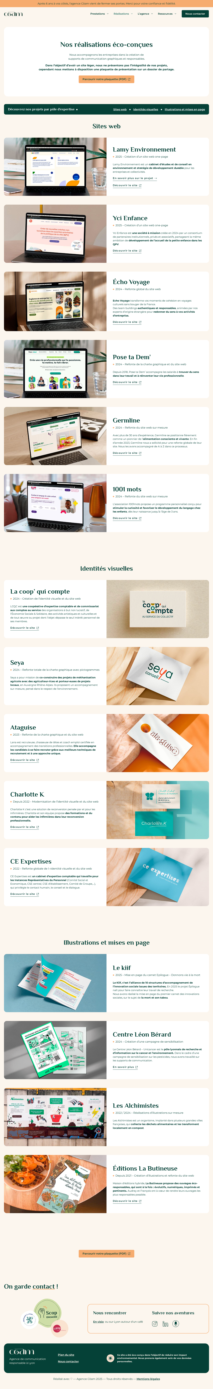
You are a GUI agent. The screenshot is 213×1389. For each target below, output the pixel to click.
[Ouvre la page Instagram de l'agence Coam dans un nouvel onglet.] (154, 1324)
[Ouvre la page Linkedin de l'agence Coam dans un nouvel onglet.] (165, 1324)
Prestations (97, 13)
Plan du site (66, 1354)
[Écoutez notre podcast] (176, 1324)
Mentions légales (148, 1379)
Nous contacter (195, 13)
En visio (98, 1321)
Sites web (120, 109)
